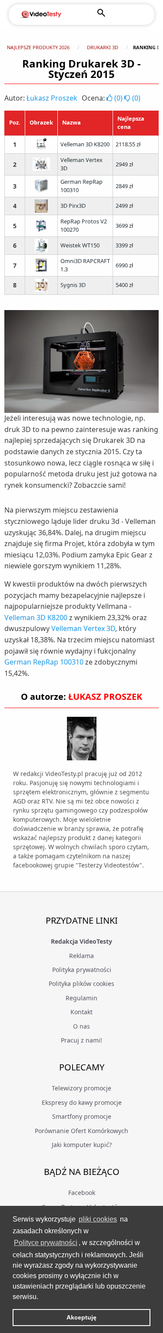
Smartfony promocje (81, 1116)
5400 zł (124, 285)
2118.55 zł (128, 144)
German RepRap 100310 (81, 186)
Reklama (81, 956)
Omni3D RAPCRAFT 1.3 (85, 265)
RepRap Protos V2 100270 (83, 225)
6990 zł (124, 265)
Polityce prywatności (45, 1242)
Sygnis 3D (73, 285)
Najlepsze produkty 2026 (38, 47)
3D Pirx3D (73, 205)
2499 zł (124, 205)
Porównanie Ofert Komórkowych (81, 1131)
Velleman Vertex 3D (81, 164)
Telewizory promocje (81, 1088)
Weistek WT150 (80, 245)
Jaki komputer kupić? (82, 1145)
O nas (81, 1026)
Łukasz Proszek (52, 98)
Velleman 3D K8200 (85, 144)
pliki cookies (98, 1219)
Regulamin (81, 998)
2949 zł (124, 164)
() (118, 98)
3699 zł (124, 225)
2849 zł (124, 186)
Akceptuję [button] (81, 1317)
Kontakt (81, 1012)
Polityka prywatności (81, 969)
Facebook (81, 1192)
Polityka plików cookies (81, 983)
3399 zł (124, 245)
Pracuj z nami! (81, 1040)
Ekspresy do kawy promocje (82, 1102)
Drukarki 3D (102, 47)
